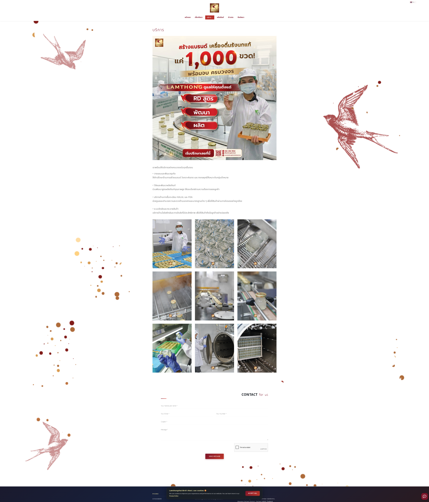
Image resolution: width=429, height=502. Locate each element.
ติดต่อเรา (241, 17)
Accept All (252, 493)
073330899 (157, 499)
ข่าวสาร (230, 17)
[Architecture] (172, 243)
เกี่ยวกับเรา (199, 17)
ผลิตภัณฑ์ (220, 17)
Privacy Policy (173, 496)
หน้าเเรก (188, 17)
